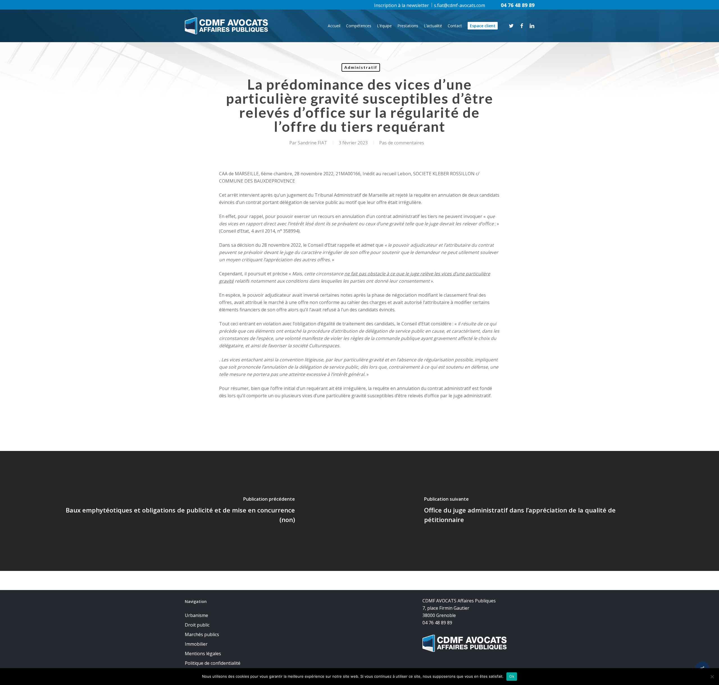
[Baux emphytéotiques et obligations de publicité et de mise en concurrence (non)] (180, 511)
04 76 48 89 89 (517, 5)
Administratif (360, 67)
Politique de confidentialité (212, 663)
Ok (511, 676)
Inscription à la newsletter (401, 5)
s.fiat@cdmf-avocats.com (459, 5)
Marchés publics (202, 634)
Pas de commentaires (401, 143)
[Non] (712, 676)
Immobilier (196, 644)
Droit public (197, 625)
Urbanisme (196, 615)
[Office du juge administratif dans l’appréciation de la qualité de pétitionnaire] (539, 511)
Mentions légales (203, 653)
